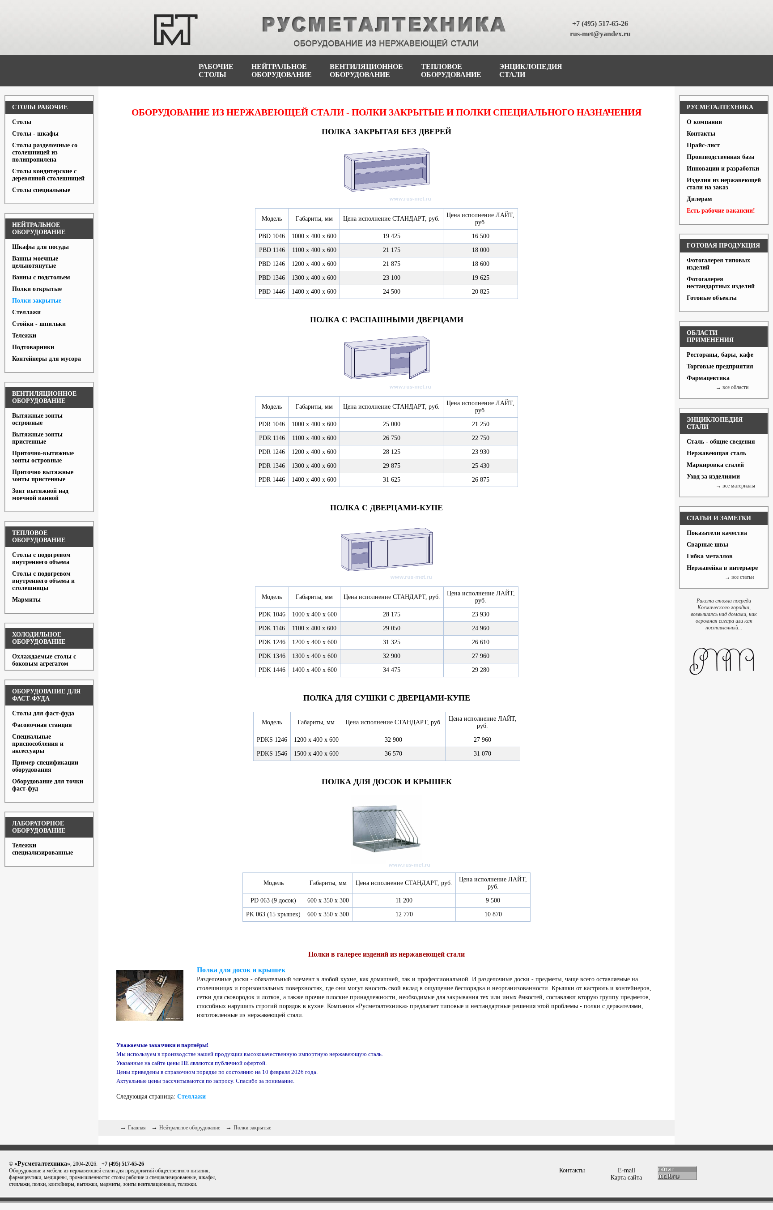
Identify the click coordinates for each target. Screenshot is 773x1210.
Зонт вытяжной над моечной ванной (40, 494)
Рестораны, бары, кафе (720, 354)
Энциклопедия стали (715, 423)
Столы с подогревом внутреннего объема (41, 558)
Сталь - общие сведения (721, 441)
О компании (704, 122)
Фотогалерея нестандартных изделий (721, 283)
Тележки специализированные (42, 849)
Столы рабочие (40, 107)
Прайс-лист (703, 145)
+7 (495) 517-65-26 (600, 23)
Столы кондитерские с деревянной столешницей (48, 175)
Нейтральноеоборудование (281, 70)
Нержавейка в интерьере (722, 567)
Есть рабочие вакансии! (721, 210)
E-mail (626, 1170)
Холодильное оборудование (38, 638)
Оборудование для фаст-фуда (46, 695)
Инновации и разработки (723, 168)
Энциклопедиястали (530, 70)
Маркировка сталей (715, 465)
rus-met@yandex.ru (600, 34)
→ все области (732, 387)
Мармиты (26, 599)
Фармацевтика (708, 378)
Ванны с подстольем (41, 277)
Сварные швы (707, 544)
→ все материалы (735, 486)
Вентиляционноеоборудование (366, 70)
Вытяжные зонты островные (37, 419)
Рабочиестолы (216, 70)
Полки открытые (37, 289)
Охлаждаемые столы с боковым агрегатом (44, 660)
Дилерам (699, 199)
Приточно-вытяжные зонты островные (43, 457)
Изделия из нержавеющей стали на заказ (724, 184)
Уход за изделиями (713, 476)
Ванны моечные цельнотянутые (35, 262)
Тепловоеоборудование (451, 70)
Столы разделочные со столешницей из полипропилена (44, 152)
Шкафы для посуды (40, 247)
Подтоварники (33, 347)
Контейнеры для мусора (46, 358)
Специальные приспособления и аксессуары (38, 743)
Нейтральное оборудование (38, 228)
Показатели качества (717, 533)
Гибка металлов (710, 556)
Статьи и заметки (719, 518)
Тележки (24, 335)
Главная (137, 1127)
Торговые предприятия (720, 366)
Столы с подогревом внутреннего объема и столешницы (43, 580)
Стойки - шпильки (39, 324)
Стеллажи (26, 312)
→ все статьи (739, 577)
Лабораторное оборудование (38, 827)
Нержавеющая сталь (716, 453)
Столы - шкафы (35, 133)
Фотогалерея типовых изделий (718, 264)
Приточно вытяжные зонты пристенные (42, 476)
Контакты (701, 133)
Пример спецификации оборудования (45, 766)
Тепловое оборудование (38, 536)
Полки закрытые (36, 300)
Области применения (710, 336)
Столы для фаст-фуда (43, 713)
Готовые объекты (712, 298)
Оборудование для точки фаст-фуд (47, 785)
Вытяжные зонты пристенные (37, 438)
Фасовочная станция (42, 725)
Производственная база (720, 157)
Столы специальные (41, 190)
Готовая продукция (723, 245)
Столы (21, 122)
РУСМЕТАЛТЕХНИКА (720, 107)
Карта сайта (626, 1177)
